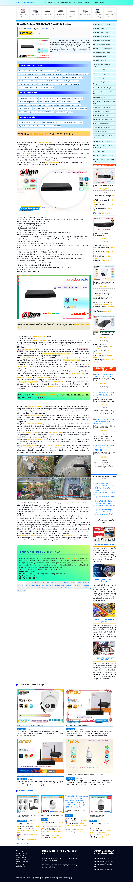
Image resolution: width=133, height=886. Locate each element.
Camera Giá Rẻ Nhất (99, 70)
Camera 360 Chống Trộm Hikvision (103, 141)
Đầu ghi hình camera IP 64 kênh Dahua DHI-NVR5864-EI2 (104, 400)
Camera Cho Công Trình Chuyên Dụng (102, 83)
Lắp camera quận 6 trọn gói (103, 861)
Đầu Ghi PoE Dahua (99, 28)
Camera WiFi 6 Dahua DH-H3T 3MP (52, 815)
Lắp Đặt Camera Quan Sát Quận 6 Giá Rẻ (104, 580)
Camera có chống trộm (100, 78)
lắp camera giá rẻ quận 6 (103, 869)
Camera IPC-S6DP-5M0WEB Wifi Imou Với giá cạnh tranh (84, 774)
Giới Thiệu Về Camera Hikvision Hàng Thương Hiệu (57, 585)
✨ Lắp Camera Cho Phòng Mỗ (103, 510)
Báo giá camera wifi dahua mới (28, 81)
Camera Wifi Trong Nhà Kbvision (28, 101)
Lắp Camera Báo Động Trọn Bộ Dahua (71, 122)
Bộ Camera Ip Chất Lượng (50, 122)
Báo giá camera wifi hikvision (101, 123)
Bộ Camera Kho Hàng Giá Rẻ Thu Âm (62, 588)
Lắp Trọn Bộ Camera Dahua (101, 44)
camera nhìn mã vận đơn (52, 71)
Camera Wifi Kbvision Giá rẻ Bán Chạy (76, 108)
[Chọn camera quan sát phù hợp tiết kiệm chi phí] (115, 14)
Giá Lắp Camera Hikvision (32, 585)
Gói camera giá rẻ (25, 791)
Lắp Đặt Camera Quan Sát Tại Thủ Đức (37, 582)
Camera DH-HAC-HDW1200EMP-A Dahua (30, 725)
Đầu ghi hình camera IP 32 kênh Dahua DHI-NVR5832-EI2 (104, 426)
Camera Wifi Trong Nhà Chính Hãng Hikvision (70, 98)
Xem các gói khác (23, 843)
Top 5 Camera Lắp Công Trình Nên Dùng (67, 81)
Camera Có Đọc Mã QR (100, 56)
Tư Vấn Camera (99, 2)
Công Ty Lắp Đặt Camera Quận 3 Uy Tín (104, 659)
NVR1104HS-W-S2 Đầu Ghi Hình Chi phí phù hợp (32, 775)
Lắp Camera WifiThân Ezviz (47, 98)
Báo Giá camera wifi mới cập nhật (49, 101)
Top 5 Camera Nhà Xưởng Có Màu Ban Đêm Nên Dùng (35, 74)
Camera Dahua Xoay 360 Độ (101, 52)
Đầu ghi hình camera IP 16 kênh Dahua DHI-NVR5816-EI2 (104, 453)
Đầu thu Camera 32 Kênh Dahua (102, 24)
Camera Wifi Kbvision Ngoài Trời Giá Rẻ (104, 93)
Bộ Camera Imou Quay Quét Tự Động (104, 379)
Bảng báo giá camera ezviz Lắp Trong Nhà (50, 84)
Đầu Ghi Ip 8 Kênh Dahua (100, 32)
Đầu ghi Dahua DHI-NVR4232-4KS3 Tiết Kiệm (44, 24)
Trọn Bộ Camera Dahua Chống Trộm (29, 126)
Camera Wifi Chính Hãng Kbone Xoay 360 (104, 136)
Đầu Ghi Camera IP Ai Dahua (101, 40)
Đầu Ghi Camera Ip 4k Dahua (101, 36)
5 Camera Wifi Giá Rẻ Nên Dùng (102, 119)
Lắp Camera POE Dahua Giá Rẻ (102, 48)
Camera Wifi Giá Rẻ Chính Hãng (46, 112)
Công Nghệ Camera (49, 2)
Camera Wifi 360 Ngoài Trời (27, 112)
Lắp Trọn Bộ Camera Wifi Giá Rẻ (51, 126)
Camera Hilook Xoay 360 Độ (101, 127)
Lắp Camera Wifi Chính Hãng (82, 2)
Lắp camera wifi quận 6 (102, 858)
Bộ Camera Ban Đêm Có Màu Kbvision (30, 122)
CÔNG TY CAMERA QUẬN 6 (25, 2)
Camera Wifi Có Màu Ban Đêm (102, 107)
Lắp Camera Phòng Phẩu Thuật (102, 74)
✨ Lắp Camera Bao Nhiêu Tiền (103, 486)
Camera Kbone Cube (99, 98)
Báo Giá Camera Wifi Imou (101, 115)
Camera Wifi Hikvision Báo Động (70, 101)
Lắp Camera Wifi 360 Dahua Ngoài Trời (103, 160)
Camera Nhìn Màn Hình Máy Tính (103, 88)
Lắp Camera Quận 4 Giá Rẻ (104, 544)
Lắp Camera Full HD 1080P (41, 108)
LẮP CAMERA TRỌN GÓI (64, 2)
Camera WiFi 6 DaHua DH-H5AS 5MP (75, 810)
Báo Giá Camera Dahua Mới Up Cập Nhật (31, 71)
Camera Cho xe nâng (99, 60)
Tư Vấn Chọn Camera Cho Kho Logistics (102, 65)
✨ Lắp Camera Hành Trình (102, 503)
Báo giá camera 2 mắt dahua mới (79, 74)
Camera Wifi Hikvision (57, 108)
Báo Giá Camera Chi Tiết (26, 87)
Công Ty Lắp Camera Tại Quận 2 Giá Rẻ (104, 621)
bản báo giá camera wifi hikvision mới (51, 77)
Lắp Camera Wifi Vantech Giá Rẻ (28, 98)
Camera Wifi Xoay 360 (49, 105)
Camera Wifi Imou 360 (25, 108)
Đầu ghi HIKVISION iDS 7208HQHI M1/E (101, 234)
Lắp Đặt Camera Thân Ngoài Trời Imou (68, 105)
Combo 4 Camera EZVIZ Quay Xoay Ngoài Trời (26, 816)
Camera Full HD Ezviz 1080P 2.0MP (103, 111)
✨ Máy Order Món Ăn (100, 484)
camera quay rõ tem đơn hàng (28, 84)
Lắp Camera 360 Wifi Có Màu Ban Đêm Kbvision (103, 146)
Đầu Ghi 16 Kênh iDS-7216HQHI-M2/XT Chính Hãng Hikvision (104, 333)
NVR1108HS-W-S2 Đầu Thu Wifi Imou (77, 725)
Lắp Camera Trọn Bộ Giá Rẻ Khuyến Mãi (63, 582)
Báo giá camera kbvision (72, 84)
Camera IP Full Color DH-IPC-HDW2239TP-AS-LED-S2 (104, 283)
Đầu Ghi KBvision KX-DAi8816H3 (104, 186)
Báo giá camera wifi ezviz (60, 74)
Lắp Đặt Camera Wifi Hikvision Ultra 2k (30, 105)
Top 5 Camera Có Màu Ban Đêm (28, 77)
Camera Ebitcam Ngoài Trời (64, 112)
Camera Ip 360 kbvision (100, 131)
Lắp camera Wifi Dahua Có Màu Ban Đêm (104, 102)
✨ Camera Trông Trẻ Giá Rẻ (102, 501)
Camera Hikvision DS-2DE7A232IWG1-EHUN (96, 816)
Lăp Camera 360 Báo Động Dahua (103, 155)
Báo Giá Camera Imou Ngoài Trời (73, 77)
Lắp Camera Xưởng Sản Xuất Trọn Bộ (37, 588)
